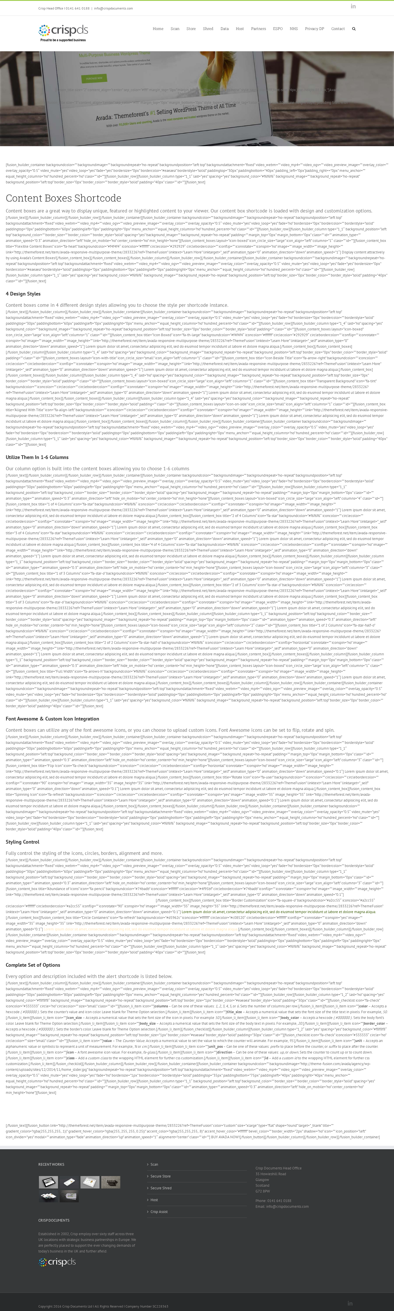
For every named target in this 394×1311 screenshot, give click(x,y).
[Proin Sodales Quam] (90, 1182)
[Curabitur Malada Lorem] (48, 1196)
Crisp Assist (159, 1211)
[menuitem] (162, 28)
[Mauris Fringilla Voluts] (69, 1182)
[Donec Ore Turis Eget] (48, 1182)
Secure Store (161, 1176)
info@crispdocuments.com (113, 8)
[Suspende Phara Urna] (69, 1196)
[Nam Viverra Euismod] (111, 1182)
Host (154, 1199)
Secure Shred (161, 1188)
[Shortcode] (197, 74)
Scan (154, 1164)
